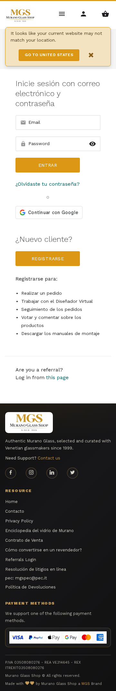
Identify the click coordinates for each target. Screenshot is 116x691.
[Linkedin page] (51, 473)
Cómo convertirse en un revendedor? (43, 550)
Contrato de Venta (24, 540)
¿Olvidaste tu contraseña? (47, 184)
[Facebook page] (10, 473)
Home (11, 501)
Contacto (14, 511)
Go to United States (49, 55)
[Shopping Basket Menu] (105, 13)
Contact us (49, 458)
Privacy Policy (19, 520)
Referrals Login (20, 559)
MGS (86, 684)
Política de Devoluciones (30, 587)
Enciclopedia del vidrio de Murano (39, 530)
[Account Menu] (84, 13)
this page (57, 377)
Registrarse (48, 258)
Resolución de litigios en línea (35, 569)
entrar (47, 165)
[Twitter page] (72, 473)
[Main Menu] (62, 13)
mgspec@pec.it (31, 578)
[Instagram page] (31, 473)
